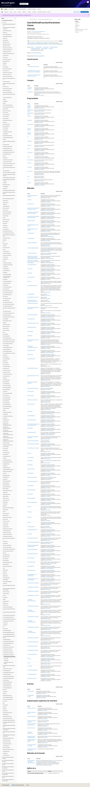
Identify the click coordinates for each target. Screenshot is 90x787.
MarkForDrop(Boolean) (31, 498)
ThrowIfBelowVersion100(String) (33, 591)
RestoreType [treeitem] (5, 225)
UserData (29, 182)
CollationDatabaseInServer (29, 106)
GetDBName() (30, 335)
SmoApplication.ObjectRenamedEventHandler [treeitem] (8, 440)
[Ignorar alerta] (88, 2)
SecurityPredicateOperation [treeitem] (8, 306)
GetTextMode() (30, 428)
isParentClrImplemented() (32, 477)
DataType (29, 116)
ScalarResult (30, 167)
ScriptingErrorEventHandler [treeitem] (8, 264)
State (28, 176)
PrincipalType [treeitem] (5, 129)
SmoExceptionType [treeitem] (6, 452)
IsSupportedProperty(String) (32, 481)
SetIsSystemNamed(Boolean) (33, 549)
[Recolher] (15, 18)
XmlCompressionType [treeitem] (6, 741)
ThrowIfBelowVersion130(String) (33, 616)
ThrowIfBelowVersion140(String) (33, 627)
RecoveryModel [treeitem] (5, 186)
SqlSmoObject (46, 47)
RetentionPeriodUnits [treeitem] (6, 238)
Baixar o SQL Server (84, 11)
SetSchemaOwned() (31, 557)
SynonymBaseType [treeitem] (6, 554)
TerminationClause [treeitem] (6, 591)
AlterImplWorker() (31, 203)
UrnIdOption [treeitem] (5, 624)
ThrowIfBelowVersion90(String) (33, 650)
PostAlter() (29, 506)
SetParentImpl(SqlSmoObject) (33, 553)
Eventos (76, 28)
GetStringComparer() (31, 404)
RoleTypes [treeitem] (4, 239)
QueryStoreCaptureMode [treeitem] (7, 161)
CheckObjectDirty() (31, 233)
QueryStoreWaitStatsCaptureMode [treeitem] (9, 177)
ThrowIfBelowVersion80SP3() (32, 646)
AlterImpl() (29, 199)
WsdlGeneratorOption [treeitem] (7, 739)
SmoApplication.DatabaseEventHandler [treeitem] (7, 427)
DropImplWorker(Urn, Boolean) (33, 297)
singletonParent (30, 91)
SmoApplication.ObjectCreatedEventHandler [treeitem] (8, 434)
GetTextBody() (30, 411)
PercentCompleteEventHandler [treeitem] (8, 107)
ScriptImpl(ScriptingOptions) (33, 538)
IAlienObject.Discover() (31, 708)
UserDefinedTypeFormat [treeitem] (7, 685)
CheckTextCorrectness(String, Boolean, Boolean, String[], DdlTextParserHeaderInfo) (34, 261)
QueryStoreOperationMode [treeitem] (7, 165)
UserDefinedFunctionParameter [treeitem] (9, 656)
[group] (45, 43)
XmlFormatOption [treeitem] (6, 745)
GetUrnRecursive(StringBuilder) (33, 440)
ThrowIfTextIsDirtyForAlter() (32, 654)
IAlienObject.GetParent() (32, 716)
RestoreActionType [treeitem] (6, 219)
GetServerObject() (31, 395)
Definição (76, 21)
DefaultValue (30, 120)
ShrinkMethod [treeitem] (5, 414)
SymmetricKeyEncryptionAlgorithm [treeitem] (9, 549)
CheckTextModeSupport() (32, 264)
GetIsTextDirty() (30, 354)
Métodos (76, 26)
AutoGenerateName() (31, 220)
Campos (76, 23)
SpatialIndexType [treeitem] (6, 477)
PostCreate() (30, 511)
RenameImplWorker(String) (32, 529)
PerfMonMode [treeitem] (5, 108)
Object (32, 47)
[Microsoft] (2, 9)
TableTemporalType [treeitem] (6, 577)
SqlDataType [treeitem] (5, 492)
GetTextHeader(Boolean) (32, 419)
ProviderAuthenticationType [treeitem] (8, 159)
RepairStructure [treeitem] (5, 202)
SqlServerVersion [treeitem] (6, 498)
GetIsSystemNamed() (31, 350)
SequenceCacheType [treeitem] (6, 324)
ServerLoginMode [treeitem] (6, 364)
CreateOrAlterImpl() (31, 277)
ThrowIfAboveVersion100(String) (33, 582)
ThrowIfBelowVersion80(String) (33, 641)
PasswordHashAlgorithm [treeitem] (7, 97)
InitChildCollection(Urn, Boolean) (33, 448)
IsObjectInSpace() (31, 473)
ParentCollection (30, 159)
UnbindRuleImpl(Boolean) (32, 674)
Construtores (77, 22)
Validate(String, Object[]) (32, 678)
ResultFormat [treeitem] (5, 227)
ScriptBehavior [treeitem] (5, 259)
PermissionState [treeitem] (6, 116)
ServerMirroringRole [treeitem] (6, 366)
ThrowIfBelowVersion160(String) (33, 637)
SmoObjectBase (39, 47)
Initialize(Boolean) (31, 457)
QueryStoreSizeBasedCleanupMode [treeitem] (9, 172)
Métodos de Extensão (79, 30)
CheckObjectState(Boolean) (32, 242)
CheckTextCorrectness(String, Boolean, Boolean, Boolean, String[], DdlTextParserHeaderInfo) (34, 257)
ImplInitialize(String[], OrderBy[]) (33, 443)
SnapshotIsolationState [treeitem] (7, 460)
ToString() (29, 658)
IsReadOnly (30, 141)
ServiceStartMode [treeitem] (6, 408)
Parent (29, 156)
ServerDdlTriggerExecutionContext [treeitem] (9, 353)
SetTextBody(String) (31, 566)
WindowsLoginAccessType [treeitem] (7, 712)
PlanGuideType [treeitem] (5, 127)
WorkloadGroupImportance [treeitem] (7, 718)
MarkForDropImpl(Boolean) (32, 502)
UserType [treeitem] (4, 693)
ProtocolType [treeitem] (5, 157)
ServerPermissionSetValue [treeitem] (7, 374)
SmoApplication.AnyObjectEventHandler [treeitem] (7, 424)
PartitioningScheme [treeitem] (6, 81)
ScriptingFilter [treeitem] (5, 266)
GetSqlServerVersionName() (32, 399)
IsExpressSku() (30, 460)
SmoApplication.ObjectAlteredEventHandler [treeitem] (7, 431)
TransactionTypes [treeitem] (6, 593)
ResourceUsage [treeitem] (5, 215)
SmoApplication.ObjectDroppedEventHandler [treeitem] (8, 437)
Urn (28, 179)
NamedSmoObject (53, 47)
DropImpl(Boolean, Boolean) (32, 285)
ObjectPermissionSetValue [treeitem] (7, 47)
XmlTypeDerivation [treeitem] (6, 751)
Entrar (88, 9)
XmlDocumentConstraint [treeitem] (7, 743)
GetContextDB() (30, 331)
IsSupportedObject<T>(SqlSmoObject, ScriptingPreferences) (31, 761)
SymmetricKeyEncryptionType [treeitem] (8, 551)
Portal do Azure (77, 11)
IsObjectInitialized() (31, 468)
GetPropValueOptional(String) (33, 368)
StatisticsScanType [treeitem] (6, 521)
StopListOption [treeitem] (5, 524)
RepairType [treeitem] (5, 204)
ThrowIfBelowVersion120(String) (33, 606)
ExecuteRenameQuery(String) (33, 303)
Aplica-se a (77, 32)
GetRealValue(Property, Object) (33, 388)
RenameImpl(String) (31, 526)
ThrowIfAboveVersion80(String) (33, 587)
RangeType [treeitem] (5, 182)
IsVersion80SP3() (30, 485)
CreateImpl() (30, 273)
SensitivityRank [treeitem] (5, 318)
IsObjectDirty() (30, 464)
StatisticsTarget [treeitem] (5, 523)
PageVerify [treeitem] (5, 63)
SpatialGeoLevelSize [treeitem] (6, 475)
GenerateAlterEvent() (31, 318)
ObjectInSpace (30, 152)
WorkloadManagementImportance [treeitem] (9, 720)
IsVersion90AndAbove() (32, 489)
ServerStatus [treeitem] (5, 391)
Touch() (29, 662)
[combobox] (8, 20)
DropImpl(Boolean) (31, 294)
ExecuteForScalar (30, 124)
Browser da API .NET (33, 19)
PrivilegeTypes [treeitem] (5, 133)
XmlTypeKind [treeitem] (5, 753)
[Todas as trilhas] (28, 19)
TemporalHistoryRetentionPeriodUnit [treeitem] (9, 586)
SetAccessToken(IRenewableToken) (34, 542)
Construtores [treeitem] (6, 658)
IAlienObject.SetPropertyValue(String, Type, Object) (32, 740)
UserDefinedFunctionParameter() (33, 66)
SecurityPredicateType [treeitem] (7, 311)
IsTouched (29, 145)
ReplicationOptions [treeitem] (6, 206)
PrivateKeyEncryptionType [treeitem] (7, 131)
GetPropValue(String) (31, 358)
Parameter (51, 48)
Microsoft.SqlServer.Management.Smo (45, 19)
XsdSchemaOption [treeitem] (6, 755)
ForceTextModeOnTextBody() (32, 314)
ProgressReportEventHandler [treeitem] (8, 137)
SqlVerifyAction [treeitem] (5, 509)
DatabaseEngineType (40, 761)
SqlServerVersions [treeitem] (6, 500)
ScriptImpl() (30, 533)
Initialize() (29, 453)
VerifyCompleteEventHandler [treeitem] (8, 697)
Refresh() (29, 522)
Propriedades (77, 25)
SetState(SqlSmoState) (31, 562)
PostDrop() (29, 517)
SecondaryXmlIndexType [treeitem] (7, 294)
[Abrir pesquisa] (85, 9)
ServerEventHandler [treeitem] (6, 358)
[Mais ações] (62, 19)
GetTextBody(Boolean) (31, 415)
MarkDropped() (30, 494)
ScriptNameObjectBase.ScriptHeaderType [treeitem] (7, 277)
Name (29, 148)
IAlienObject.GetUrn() (31, 727)
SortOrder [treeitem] (4, 473)
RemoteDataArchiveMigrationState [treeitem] (9, 190)
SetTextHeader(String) (31, 570)
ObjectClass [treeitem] (5, 32)
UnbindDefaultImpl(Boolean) (33, 670)
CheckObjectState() (31, 238)
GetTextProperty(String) (32, 432)
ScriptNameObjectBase (35, 48)
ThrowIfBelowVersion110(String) (33, 595)
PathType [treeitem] (4, 99)
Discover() (29, 281)
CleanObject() (30, 268)
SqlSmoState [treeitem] (5, 503)
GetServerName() (30, 391)
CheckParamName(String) (32, 253)
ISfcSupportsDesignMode (39, 56)
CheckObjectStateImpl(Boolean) (33, 247)
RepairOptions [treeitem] (5, 200)
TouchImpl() (30, 665)
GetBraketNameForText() (32, 327)
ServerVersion (30, 171)
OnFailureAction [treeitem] (6, 55)
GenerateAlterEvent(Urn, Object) (33, 323)
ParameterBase (44, 48)
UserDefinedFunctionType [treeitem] (7, 668)
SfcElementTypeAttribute (36, 52)
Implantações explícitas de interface (81, 29)
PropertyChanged (31, 691)
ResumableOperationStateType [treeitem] (8, 232)
